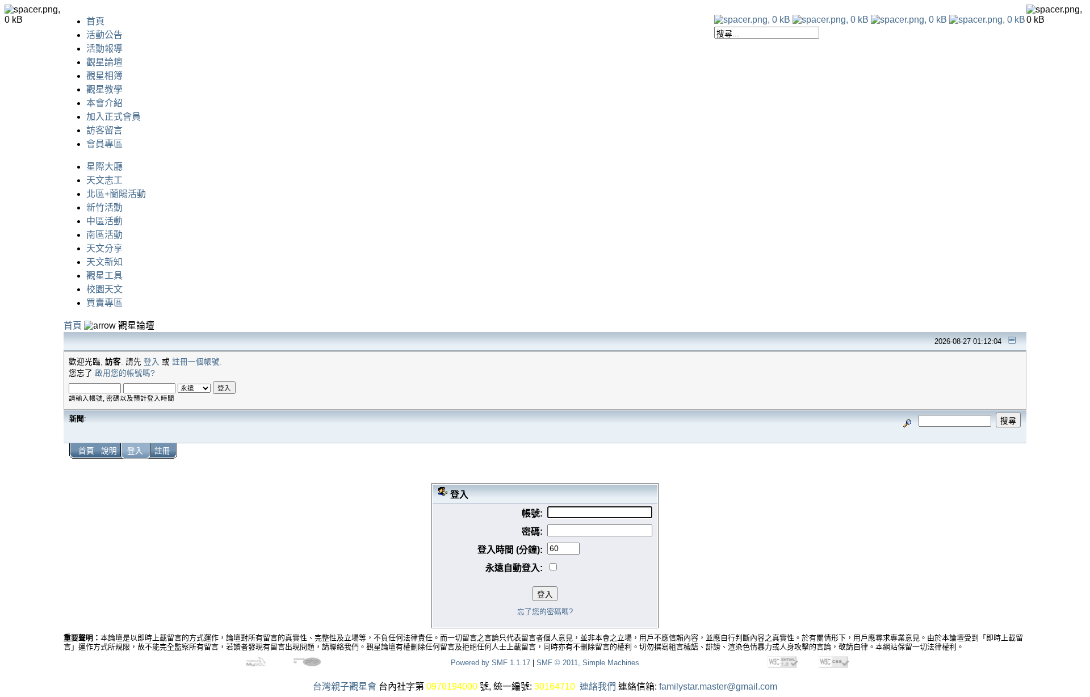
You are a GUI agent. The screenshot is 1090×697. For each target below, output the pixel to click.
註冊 (162, 451)
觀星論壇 (104, 62)
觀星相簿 (104, 76)
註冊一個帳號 (196, 362)
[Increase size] (909, 19)
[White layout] (752, 19)
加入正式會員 (113, 116)
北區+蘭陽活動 (116, 194)
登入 (152, 362)
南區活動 (104, 235)
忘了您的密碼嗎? (545, 611)
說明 (109, 451)
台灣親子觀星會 (344, 686)
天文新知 (104, 262)
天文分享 (104, 248)
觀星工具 (104, 275)
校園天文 (104, 289)
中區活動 (104, 221)
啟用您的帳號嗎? (125, 373)
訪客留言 (104, 130)
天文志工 (104, 180)
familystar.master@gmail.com (718, 686)
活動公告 (104, 35)
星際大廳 (104, 166)
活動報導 (104, 48)
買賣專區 (104, 303)
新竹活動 (104, 207)
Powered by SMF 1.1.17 (490, 662)
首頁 (95, 21)
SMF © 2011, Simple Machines (587, 662)
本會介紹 (104, 103)
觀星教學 (104, 89)
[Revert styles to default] (987, 19)
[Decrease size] (831, 19)
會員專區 (104, 144)
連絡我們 (598, 686)
